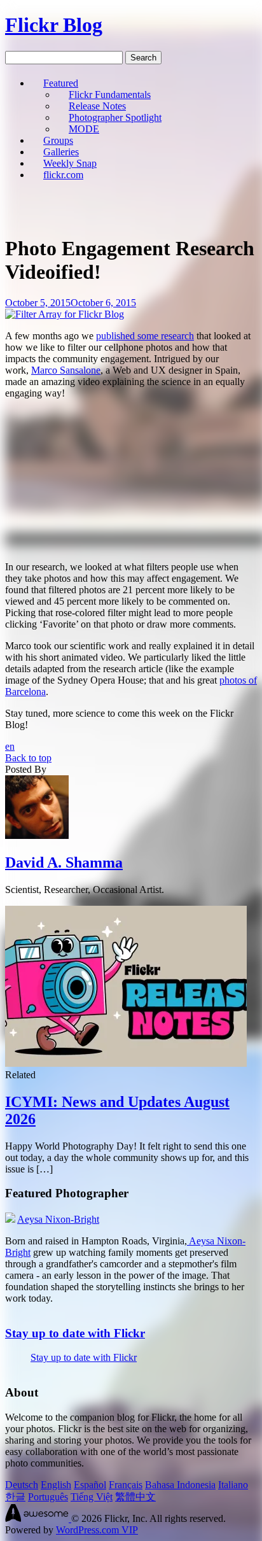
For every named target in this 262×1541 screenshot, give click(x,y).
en (10, 746)
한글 (15, 1496)
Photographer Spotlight (115, 117)
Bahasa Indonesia (180, 1484)
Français (125, 1484)
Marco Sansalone (65, 370)
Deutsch (21, 1484)
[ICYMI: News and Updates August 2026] (126, 1063)
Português (48, 1496)
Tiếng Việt (92, 1496)
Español (90, 1484)
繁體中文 (135, 1496)
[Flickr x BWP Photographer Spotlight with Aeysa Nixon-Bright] (10, 1219)
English (56, 1484)
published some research (145, 335)
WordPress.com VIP (97, 1529)
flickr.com (63, 174)
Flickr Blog (53, 24)
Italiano (233, 1484)
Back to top (28, 757)
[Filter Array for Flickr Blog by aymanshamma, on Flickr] (64, 314)
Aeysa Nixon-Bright (58, 1219)
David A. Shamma (64, 862)
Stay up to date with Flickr (75, 1333)
